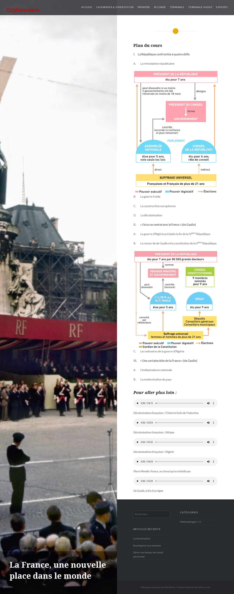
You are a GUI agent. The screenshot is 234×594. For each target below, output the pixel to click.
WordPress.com (202, 587)
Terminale (177, 7)
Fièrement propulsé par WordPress (158, 587)
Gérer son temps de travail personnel (148, 554)
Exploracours (22, 10)
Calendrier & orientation (115, 7)
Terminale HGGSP (200, 7)
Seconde (160, 7)
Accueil (86, 7)
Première (144, 7)
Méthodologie (188, 521)
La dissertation (141, 538)
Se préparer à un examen (147, 545)
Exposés (222, 7)
